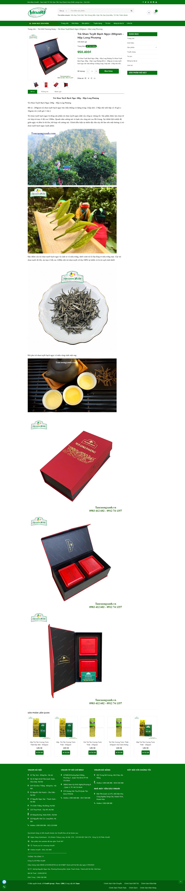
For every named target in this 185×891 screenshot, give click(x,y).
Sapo (78, 883)
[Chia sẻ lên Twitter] (89, 78)
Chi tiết (40, 752)
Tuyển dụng (97, 23)
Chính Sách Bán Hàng (148, 888)
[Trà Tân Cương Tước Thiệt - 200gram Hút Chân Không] (119, 727)
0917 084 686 (85, 798)
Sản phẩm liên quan (38, 713)
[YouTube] (156, 2)
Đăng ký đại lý (119, 23)
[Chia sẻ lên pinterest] (92, 78)
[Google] (148, 2)
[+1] (95, 78)
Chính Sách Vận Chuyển (113, 883)
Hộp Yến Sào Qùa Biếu (104, 15)
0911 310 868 (52, 825)
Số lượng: (81, 71)
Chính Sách (133, 888)
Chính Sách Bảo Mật (148, 883)
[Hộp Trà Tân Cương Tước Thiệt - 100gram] (145, 727)
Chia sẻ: (81, 78)
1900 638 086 (41, 825)
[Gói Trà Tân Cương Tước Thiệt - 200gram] (92, 727)
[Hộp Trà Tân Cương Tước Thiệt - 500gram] (66, 727)
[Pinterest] (151, 2)
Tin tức (107, 23)
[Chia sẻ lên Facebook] (86, 78)
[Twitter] (145, 2)
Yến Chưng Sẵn (90, 15)
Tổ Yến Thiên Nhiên (121, 15)
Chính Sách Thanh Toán (117, 888)
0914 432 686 (118, 783)
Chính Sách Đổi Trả (131, 883)
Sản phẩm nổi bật (138, 73)
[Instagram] (153, 2)
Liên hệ (129, 23)
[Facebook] (143, 2)
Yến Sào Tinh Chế (77, 15)
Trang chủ (64, 23)
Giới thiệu (75, 23)
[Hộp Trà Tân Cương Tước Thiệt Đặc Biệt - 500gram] (39, 727)
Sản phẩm (85, 23)
